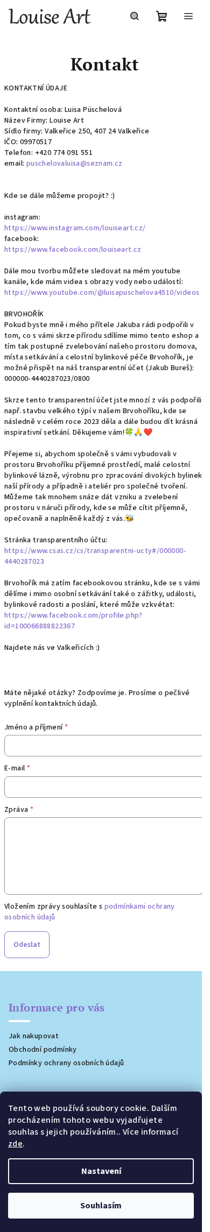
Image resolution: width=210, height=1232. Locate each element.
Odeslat (26, 944)
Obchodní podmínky (43, 1049)
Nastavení (101, 1171)
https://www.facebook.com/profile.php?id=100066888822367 (73, 621)
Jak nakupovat (34, 1036)
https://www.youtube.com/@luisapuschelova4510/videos (101, 292)
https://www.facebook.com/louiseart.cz (73, 249)
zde (15, 1144)
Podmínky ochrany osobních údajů (66, 1063)
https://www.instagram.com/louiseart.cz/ (75, 228)
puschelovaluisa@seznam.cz (74, 163)
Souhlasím (101, 1206)
